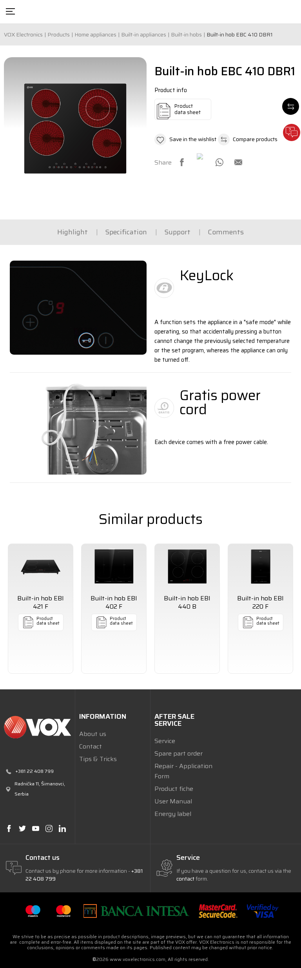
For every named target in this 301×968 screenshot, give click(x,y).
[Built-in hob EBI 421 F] (40, 566)
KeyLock (207, 275)
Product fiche (173, 789)
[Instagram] (49, 829)
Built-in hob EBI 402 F (114, 602)
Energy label (172, 814)
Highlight (72, 232)
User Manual (173, 801)
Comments (226, 232)
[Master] (63, 910)
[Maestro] (33, 910)
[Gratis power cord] (78, 428)
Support (177, 232)
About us (92, 734)
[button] (185, 139)
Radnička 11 (27, 783)
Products (58, 34)
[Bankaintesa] (136, 910)
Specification (126, 232)
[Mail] (238, 162)
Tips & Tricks (98, 759)
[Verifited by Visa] (263, 910)
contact (185, 878)
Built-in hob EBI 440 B (187, 602)
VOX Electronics (23, 34)
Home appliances (95, 34)
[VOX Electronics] (37, 727)
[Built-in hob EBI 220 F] (260, 566)
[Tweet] (201, 157)
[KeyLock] (78, 308)
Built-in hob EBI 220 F (260, 602)
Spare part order (178, 753)
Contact (90, 746)
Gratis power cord (220, 402)
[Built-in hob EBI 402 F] (113, 566)
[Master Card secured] (218, 910)
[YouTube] (35, 829)
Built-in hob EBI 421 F (40, 602)
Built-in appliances (143, 34)
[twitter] (22, 829)
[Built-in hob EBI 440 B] (187, 566)
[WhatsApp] (219, 162)
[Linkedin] (62, 829)
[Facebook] (182, 162)
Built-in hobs (186, 34)
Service (164, 741)
